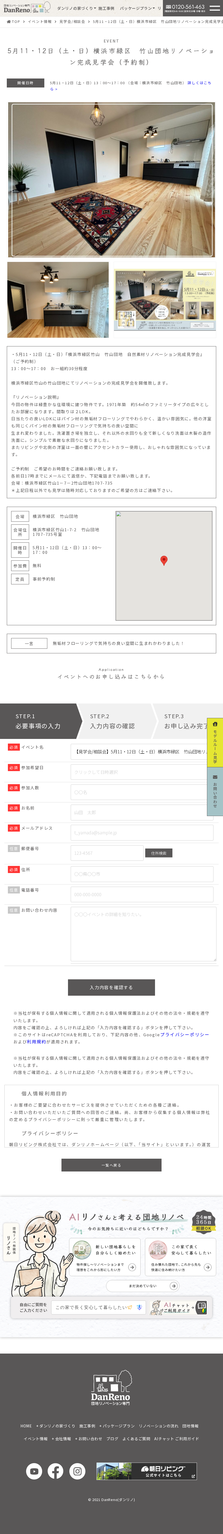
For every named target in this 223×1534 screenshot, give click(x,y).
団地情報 (190, 1426)
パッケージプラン (136, 8)
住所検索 (158, 853)
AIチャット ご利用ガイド (176, 1438)
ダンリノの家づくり (75, 8)
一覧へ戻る (111, 1165)
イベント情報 (36, 1438)
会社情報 (63, 1438)
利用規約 (36, 1041)
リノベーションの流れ (159, 1426)
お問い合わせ (90, 1438)
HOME (26, 1426)
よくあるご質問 (136, 1438)
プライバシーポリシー (184, 1034)
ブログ (112, 1438)
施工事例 (106, 8)
